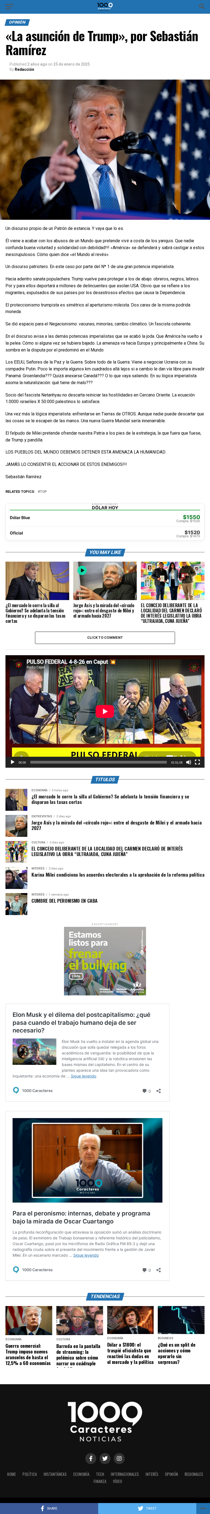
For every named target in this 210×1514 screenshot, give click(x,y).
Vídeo (117, 1481)
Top (43, 492)
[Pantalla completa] (197, 762)
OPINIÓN (171, 1474)
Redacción (24, 69)
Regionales (194, 1474)
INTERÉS (151, 1474)
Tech (100, 1474)
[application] (105, 711)
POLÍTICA (29, 1474)
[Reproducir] (12, 762)
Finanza (100, 1481)
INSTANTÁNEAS (55, 1474)
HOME (11, 1474)
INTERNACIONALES (125, 1474)
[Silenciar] (188, 762)
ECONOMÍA (81, 1474)
